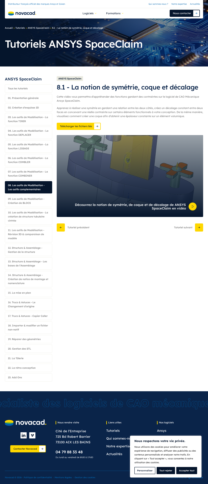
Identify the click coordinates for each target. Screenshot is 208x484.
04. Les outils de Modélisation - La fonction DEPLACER (28, 132)
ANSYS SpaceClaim (38, 27)
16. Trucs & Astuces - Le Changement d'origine (21, 304)
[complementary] (166, 457)
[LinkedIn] (23, 435)
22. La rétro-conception (22, 367)
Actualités (195, 4)
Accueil (9, 27)
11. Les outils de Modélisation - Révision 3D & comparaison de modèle (26, 234)
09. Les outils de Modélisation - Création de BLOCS (26, 200)
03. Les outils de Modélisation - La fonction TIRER (28, 119)
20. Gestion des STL (19, 348)
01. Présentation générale (23, 98)
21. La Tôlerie (16, 358)
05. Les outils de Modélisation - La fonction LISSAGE (28, 146)
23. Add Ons (15, 377)
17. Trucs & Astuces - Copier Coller (28, 315)
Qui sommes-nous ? (158, 4)
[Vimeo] (32, 435)
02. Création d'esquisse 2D (23, 107)
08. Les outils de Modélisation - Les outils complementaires (26, 187)
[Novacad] (22, 13)
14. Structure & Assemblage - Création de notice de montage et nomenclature (28, 279)
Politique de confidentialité (38, 477)
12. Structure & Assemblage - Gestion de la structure (25, 249)
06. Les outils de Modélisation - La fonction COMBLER (28, 160)
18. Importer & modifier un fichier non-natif (28, 327)
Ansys (161, 431)
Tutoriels (20, 27)
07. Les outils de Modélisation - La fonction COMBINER (28, 173)
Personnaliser (145, 470)
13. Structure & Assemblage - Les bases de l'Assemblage (27, 263)
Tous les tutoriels (18, 88)
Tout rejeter (165, 470)
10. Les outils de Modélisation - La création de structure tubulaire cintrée (28, 216)
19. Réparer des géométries (24, 339)
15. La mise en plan (19, 292)
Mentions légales (63, 477)
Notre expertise (179, 4)
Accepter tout (186, 470)
